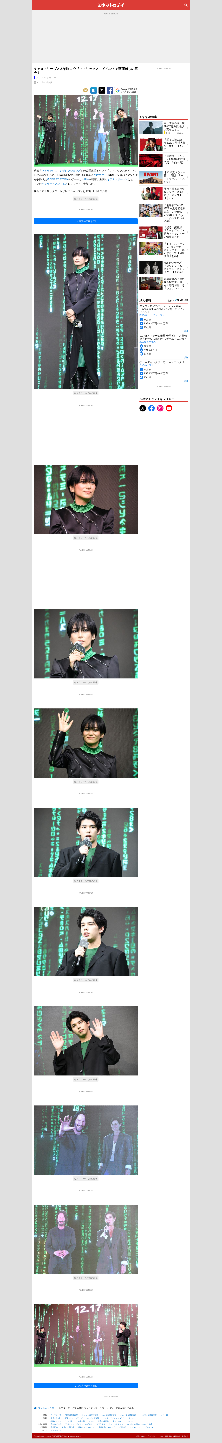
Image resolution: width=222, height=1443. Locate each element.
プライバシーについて (155, 1436)
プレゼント (149, 1427)
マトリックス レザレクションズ (61, 170)
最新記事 (54, 1427)
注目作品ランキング (106, 1427)
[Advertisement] (111, 39)
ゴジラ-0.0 (100, 1424)
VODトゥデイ (56, 1430)
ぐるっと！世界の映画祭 (99, 1421)
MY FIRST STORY (57, 179)
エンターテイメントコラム (113, 1418)
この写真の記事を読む (85, 221)
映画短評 (122, 1427)
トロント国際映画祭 (90, 1415)
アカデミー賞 (56, 1415)
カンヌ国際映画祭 (109, 1415)
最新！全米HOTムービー (123, 1421)
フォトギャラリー (46, 77)
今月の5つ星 (55, 1418)
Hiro (86, 179)
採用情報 (176, 1436)
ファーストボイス (116, 1424)
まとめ (131, 1418)
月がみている (56, 1424)
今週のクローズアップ (73, 1418)
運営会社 (185, 1436)
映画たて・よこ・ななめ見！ (62, 1421)
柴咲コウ (99, 175)
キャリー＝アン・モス (55, 183)
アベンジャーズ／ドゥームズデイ (78, 1424)
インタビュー (135, 1427)
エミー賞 (164, 1415)
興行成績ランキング (86, 1427)
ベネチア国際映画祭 (128, 1415)
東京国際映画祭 (71, 1415)
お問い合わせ (140, 1436)
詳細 (186, 330)
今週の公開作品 (68, 1427)
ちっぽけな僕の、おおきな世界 (139, 1424)
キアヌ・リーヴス (117, 179)
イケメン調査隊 (92, 1418)
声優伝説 (81, 1421)
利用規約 (168, 1436)
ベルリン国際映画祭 (149, 1415)
